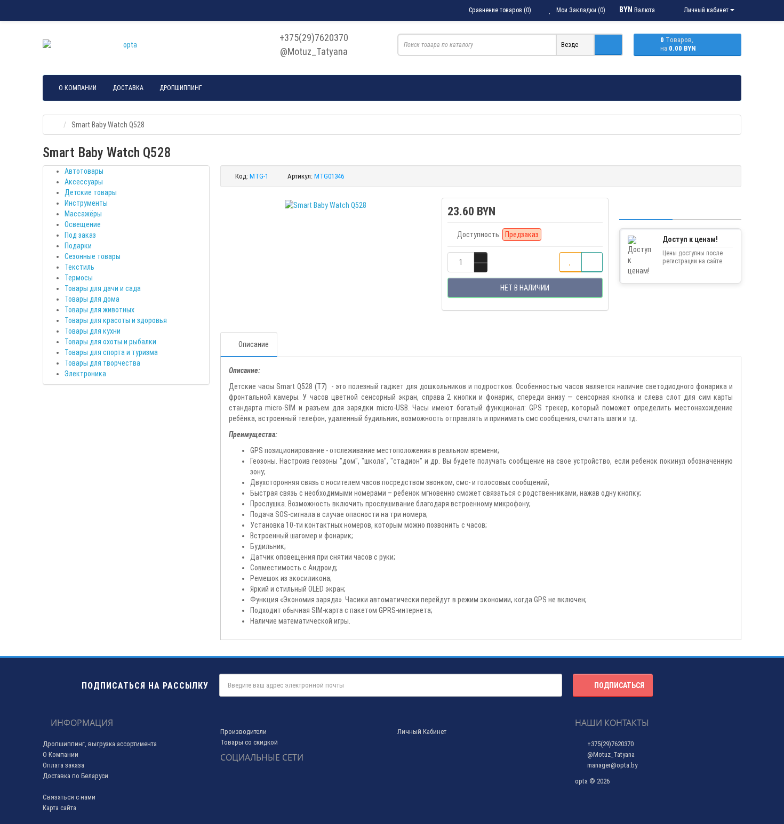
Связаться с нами (69, 797)
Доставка (128, 88)
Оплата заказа (63, 765)
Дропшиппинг (180, 88)
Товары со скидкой (249, 742)
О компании (78, 88)
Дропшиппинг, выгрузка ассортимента (100, 744)
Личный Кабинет (421, 732)
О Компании (60, 754)
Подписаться (619, 685)
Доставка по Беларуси (75, 776)
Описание (253, 344)
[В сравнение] (592, 262)
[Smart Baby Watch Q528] (326, 205)
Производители (243, 732)
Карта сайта (59, 808)
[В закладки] (570, 262)
